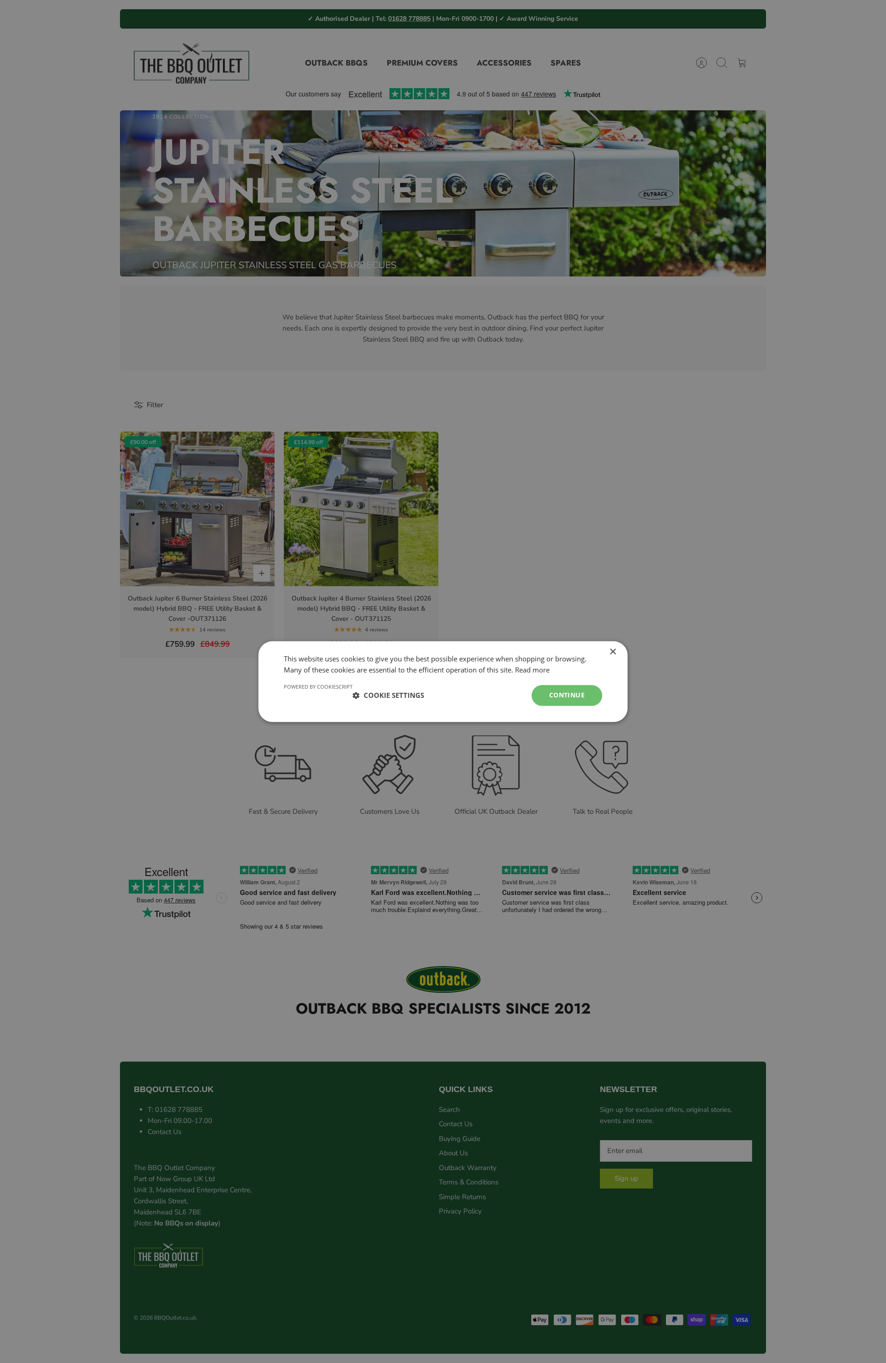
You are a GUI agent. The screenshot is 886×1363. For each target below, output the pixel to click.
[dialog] (443, 681)
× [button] (612, 651)
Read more (532, 670)
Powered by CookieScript (318, 686)
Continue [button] (567, 695)
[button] (388, 695)
